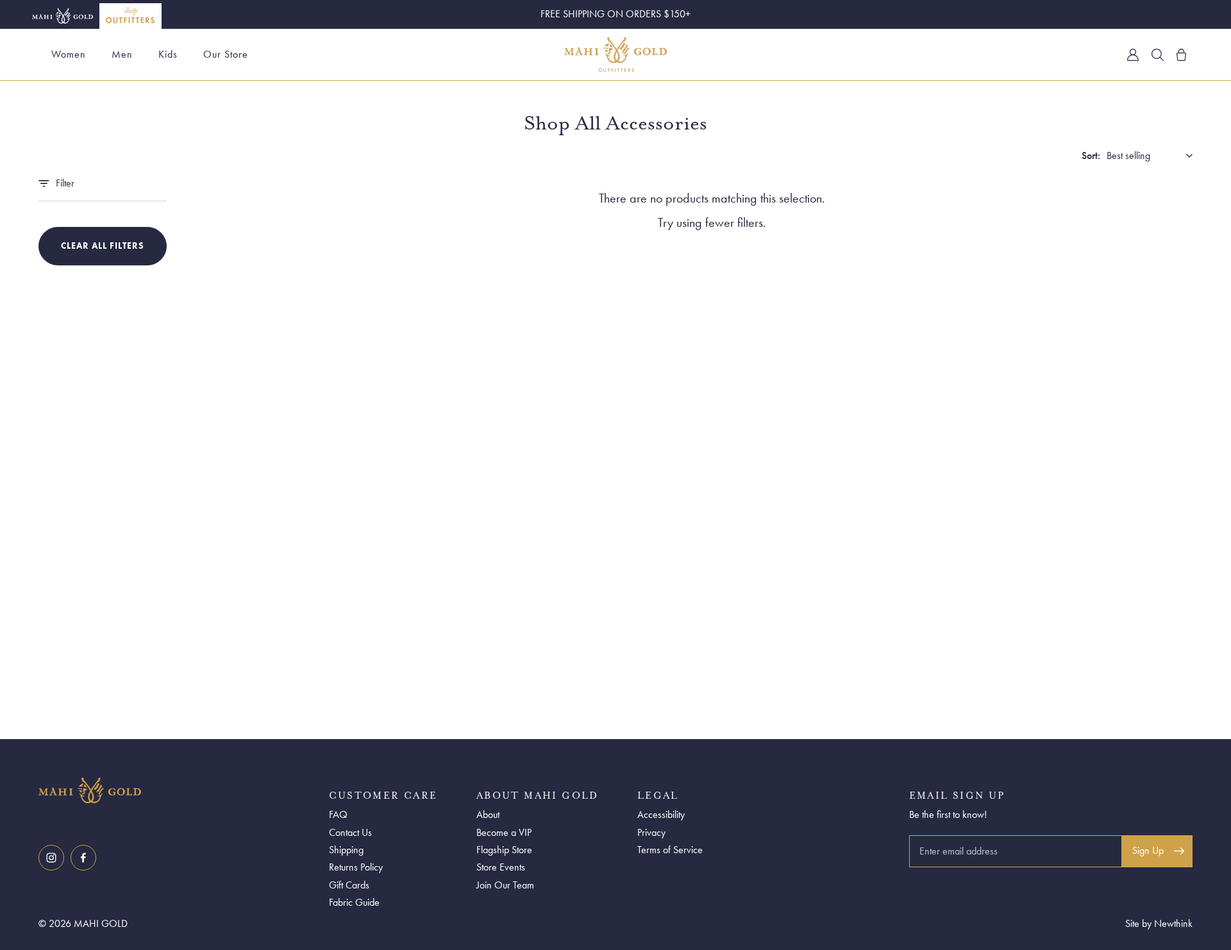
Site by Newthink (1159, 923)
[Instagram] (51, 858)
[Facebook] (83, 858)
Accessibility (661, 814)
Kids (168, 54)
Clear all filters (102, 245)
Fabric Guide (354, 902)
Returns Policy (356, 867)
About (487, 814)
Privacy (651, 832)
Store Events (500, 867)
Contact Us (350, 832)
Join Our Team (505, 885)
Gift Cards (349, 885)
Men (122, 54)
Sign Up (1148, 850)
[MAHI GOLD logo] (180, 790)
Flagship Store (504, 849)
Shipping (346, 849)
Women (68, 54)
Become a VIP (504, 832)
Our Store (225, 54)
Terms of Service (670, 849)
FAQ (338, 814)
